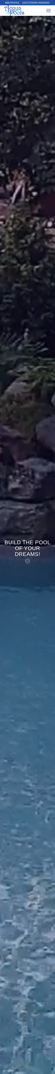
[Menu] (47, 10)
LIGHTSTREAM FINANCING (36, 2)
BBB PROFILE (12, 2)
